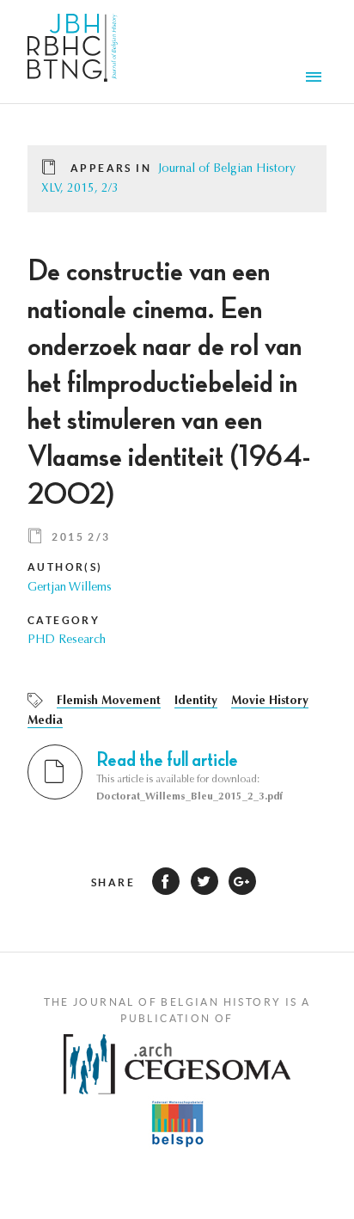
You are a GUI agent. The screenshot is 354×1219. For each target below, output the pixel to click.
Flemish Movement (109, 701)
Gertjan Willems (69, 588)
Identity (195, 701)
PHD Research (66, 640)
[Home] (72, 51)
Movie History (269, 701)
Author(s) (65, 567)
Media (45, 721)
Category (63, 620)
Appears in (110, 168)
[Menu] (316, 79)
